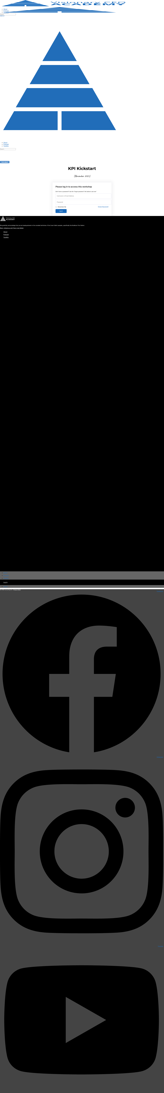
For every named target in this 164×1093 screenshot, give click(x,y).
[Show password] (107, 202)
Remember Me (62, 207)
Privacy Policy (17, 589)
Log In (61, 211)
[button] (82, 405)
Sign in (2, 15)
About (5, 142)
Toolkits (6, 146)
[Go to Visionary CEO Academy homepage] (64, 6)
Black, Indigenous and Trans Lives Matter (11, 228)
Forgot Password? (103, 206)
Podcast (6, 144)
